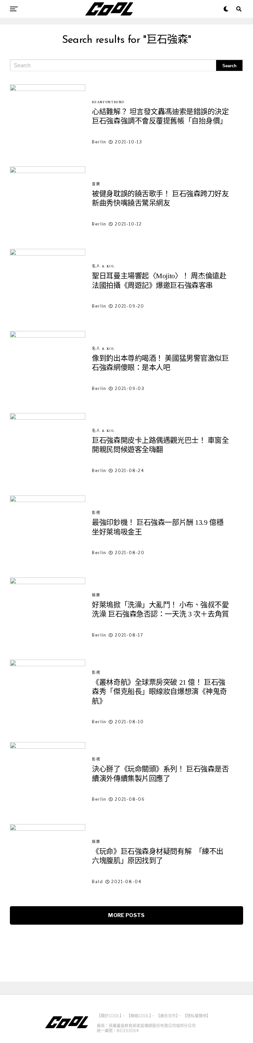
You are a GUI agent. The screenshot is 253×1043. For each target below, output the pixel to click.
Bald (97, 881)
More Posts (126, 915)
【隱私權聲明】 (197, 1015)
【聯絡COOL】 (138, 1015)
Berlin (99, 141)
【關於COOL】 (109, 1015)
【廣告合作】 (167, 1015)
